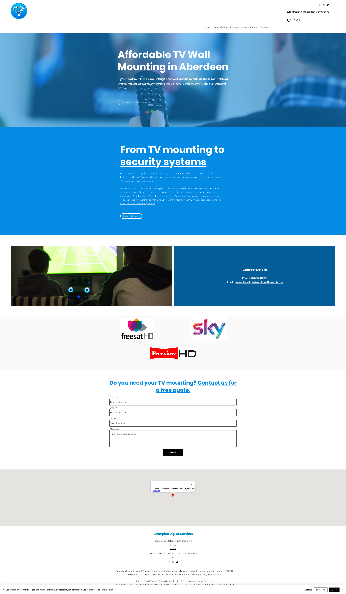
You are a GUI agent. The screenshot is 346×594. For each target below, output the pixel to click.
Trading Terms (180, 581)
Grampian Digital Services (174, 534)
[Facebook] (319, 5)
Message (114, 429)
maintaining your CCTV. (183, 199)
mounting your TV (160, 199)
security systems (163, 162)
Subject (114, 418)
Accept (334, 589)
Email (112, 408)
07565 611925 (259, 278)
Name (113, 397)
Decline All (320, 589)
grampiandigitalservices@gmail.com (258, 282)
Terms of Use (142, 581)
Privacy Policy (107, 589)
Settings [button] (308, 589)
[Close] (342, 590)
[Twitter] (328, 5)
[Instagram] (323, 5)
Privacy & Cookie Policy (161, 581)
